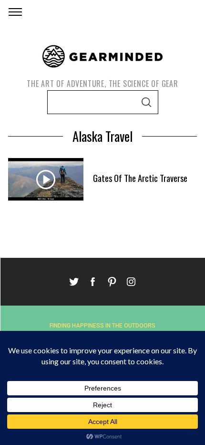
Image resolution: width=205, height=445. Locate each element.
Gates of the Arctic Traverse (140, 177)
